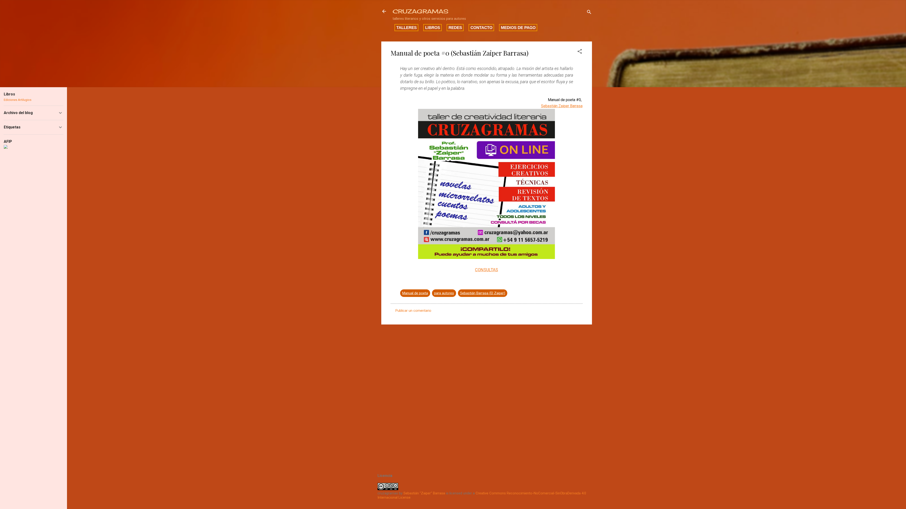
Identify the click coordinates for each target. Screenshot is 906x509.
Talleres (406, 27)
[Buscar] (589, 13)
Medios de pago (518, 27)
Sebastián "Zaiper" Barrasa (424, 493)
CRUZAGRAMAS (420, 11)
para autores (444, 293)
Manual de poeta (415, 293)
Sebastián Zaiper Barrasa (562, 106)
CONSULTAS (486, 269)
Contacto (481, 27)
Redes (455, 27)
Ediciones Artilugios (17, 100)
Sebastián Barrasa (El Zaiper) (482, 293)
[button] (580, 52)
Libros (432, 27)
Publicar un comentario (413, 310)
